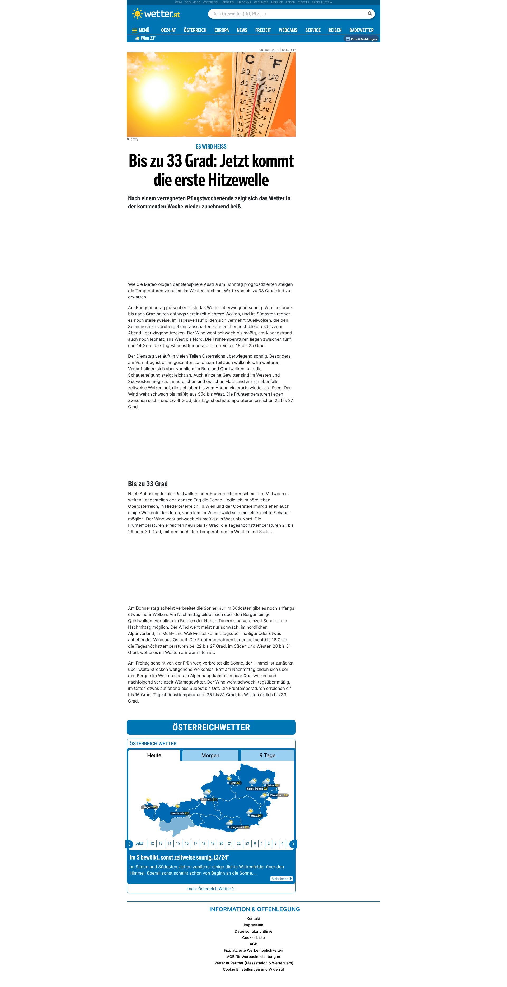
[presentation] (129, 844)
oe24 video (192, 2)
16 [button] (187, 843)
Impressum (253, 925)
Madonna (244, 2)
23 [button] (247, 843)
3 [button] (275, 843)
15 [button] (178, 843)
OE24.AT (168, 30)
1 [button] (262, 843)
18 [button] (204, 843)
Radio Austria (322, 2)
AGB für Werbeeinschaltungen (253, 957)
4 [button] (282, 843)
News (242, 30)
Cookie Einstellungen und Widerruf (253, 969)
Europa (221, 30)
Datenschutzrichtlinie (254, 931)
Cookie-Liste (253, 938)
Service (313, 30)
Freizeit (263, 30)
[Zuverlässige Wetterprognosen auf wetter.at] (165, 13)
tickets (303, 2)
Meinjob (277, 2)
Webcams (288, 30)
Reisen (290, 2)
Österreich (211, 2)
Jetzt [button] (139, 843)
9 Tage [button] (267, 755)
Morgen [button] (210, 755)
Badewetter (362, 30)
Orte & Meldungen (363, 39)
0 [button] (255, 843)
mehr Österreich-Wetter (209, 888)
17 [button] (195, 843)
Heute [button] (154, 755)
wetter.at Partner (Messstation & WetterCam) (253, 963)
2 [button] (269, 843)
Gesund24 (261, 2)
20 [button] (221, 843)
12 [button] (152, 843)
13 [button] (160, 843)
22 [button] (239, 843)
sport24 (228, 2)
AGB (253, 944)
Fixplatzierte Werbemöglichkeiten (253, 950)
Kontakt (253, 919)
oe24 (178, 2)
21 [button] (230, 843)
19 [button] (212, 843)
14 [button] (169, 843)
